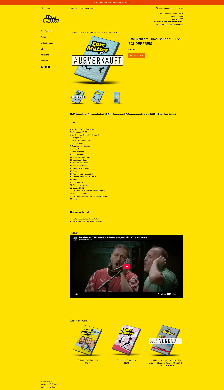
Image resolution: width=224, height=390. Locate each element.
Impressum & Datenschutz (51, 384)
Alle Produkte (46, 31)
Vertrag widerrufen (48, 387)
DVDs (43, 37)
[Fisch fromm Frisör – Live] (126, 341)
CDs (43, 48)
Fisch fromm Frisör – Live (126, 360)
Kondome (45, 54)
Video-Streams (47, 43)
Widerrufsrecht (46, 381)
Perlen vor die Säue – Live (88, 360)
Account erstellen (86, 8)
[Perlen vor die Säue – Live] (87, 341)
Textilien (44, 60)
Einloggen (73, 8)
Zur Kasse (179, 8)
